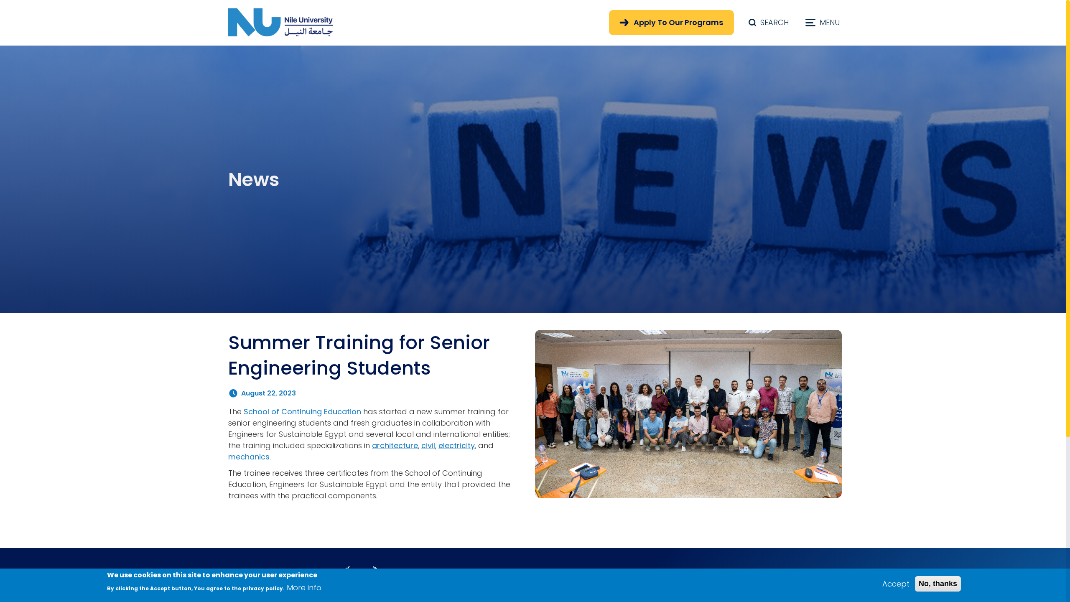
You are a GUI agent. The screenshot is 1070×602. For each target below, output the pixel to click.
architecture (395, 445)
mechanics (249, 457)
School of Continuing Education (302, 411)
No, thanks (938, 583)
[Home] (280, 22)
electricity (456, 445)
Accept (896, 584)
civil (428, 445)
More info (304, 587)
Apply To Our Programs (678, 22)
